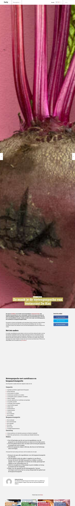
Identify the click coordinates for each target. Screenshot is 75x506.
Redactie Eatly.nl (19, 479)
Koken (41, 494)
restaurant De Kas (35, 313)
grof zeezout (24, 340)
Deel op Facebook (61, 317)
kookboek (13, 313)
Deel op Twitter (61, 320)
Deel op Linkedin (61, 324)
